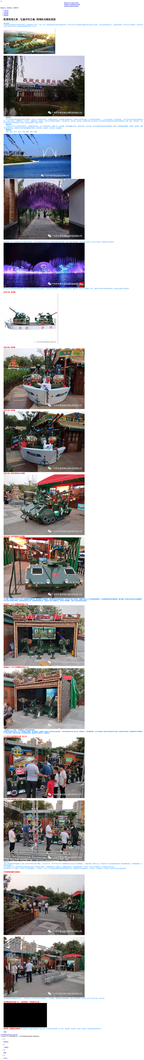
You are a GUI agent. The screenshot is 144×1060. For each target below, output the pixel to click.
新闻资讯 (66, 4)
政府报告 (6, 15)
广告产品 (6, 10)
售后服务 (66, 6)
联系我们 (76, 6)
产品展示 (76, 3)
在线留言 (71, 6)
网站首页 (66, 3)
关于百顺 (71, 3)
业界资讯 (6, 13)
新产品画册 (77, 4)
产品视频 (71, 4)
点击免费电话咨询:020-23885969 (9, 1034)
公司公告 (6, 12)
